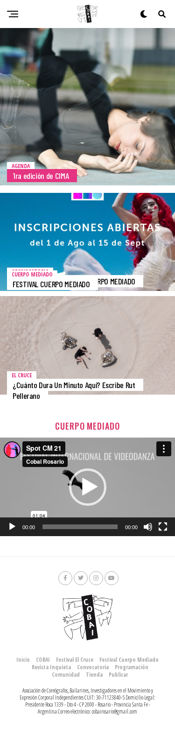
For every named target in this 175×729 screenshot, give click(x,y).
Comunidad (66, 675)
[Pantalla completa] (163, 526)
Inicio (23, 660)
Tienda (94, 675)
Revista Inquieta (51, 667)
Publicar (118, 675)
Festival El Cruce (74, 660)
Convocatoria (93, 667)
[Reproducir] (12, 526)
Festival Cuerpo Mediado (129, 660)
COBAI (43, 660)
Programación (131, 667)
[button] (87, 487)
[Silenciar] (148, 526)
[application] (87, 487)
